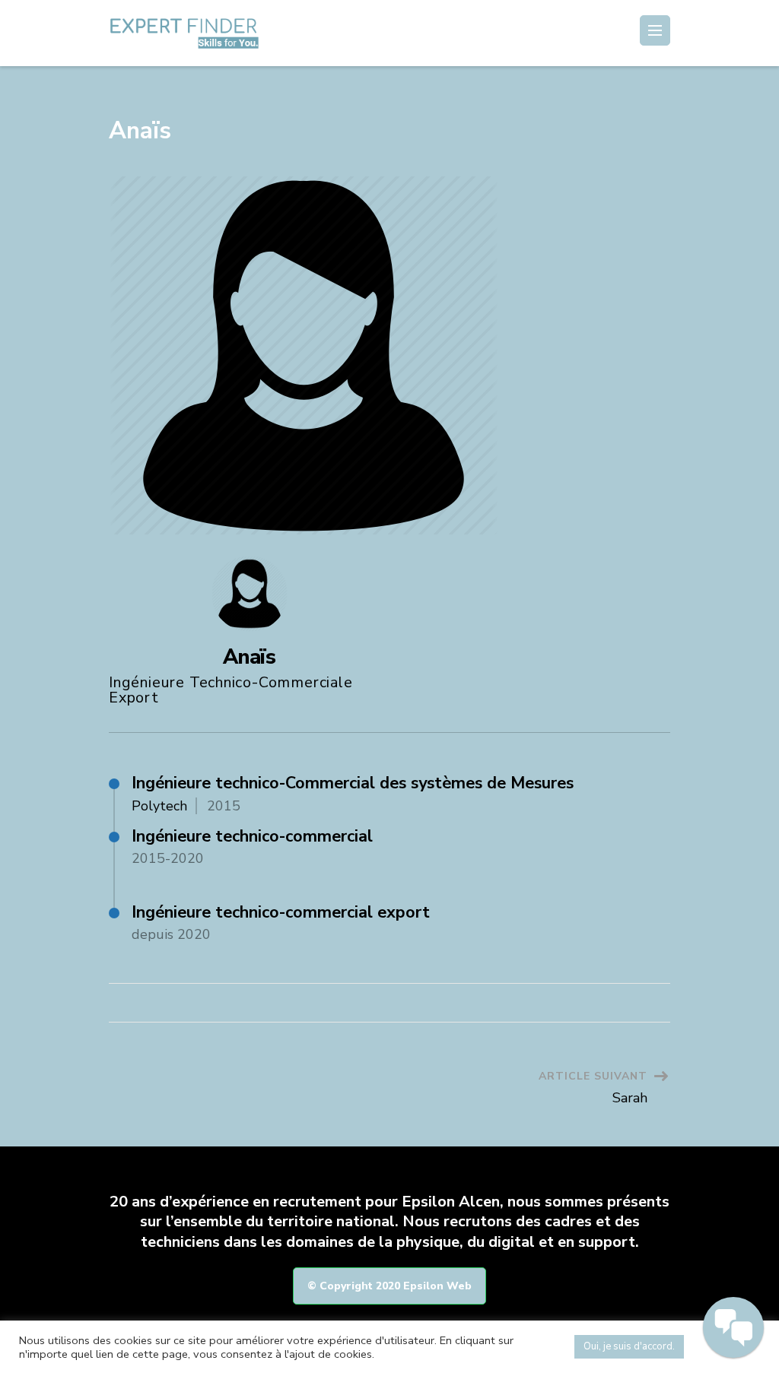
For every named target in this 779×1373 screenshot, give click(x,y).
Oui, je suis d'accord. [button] (629, 1346)
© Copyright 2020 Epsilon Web (389, 1286)
